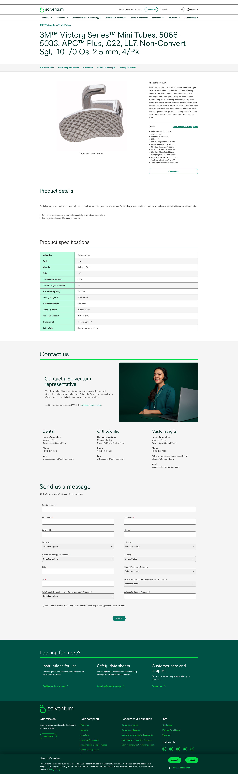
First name (47, 517)
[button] (179, 768)
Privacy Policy (53, 769)
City (44, 567)
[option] (92, 118)
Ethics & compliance (90, 750)
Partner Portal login (171, 730)
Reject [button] (192, 760)
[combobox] (172, 9)
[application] (92, 116)
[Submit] (182, 9)
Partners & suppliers (90, 740)
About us (85, 725)
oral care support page (91, 405)
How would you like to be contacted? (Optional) (145, 579)
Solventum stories (129, 725)
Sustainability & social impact (94, 745)
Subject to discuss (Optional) (137, 592)
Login (121, 9)
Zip (44, 579)
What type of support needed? (56, 555)
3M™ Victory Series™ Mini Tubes (55, 25)
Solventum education (130, 730)
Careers (138, 9)
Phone (127, 530)
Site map (166, 735)
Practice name (49, 505)
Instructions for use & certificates (136, 740)
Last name (129, 517)
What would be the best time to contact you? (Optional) (67, 592)
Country (128, 555)
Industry (46, 542)
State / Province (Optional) (136, 567)
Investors (129, 9)
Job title (128, 542)
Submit (119, 618)
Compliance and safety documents (137, 735)
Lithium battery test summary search (137, 745)
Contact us (167, 725)
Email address (49, 530)
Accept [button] (174, 760)
